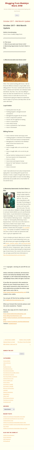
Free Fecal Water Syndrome (10, 376)
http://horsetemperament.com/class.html (14, 255)
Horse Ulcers (6, 382)
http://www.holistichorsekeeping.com (14, 292)
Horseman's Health (8, 384)
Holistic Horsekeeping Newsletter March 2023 (14, 422)
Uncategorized (7, 402)
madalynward (12, 323)
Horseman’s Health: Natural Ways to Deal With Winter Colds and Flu (10, 342)
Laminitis (5, 390)
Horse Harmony (7, 437)
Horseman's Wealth (8, 386)
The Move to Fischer (8, 400)
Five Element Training (8, 374)
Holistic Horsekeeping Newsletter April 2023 (14, 416)
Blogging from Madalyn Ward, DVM (17, 4)
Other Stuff (6, 396)
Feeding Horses (7, 367)
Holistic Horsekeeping (8, 435)
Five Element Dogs (7, 368)
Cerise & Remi (6, 361)
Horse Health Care (8, 380)
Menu (17, 15)
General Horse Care (8, 378)
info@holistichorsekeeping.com (14, 300)
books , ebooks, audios (12, 243)
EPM (4, 365)
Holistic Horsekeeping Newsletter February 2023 (15, 428)
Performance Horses (8, 398)
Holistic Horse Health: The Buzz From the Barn (24, 342)
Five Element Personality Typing (11, 372)
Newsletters (6, 394)
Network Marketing (8, 392)
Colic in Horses (7, 363)
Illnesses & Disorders (8, 388)
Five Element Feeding (8, 370)
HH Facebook (6, 441)
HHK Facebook (7, 439)
